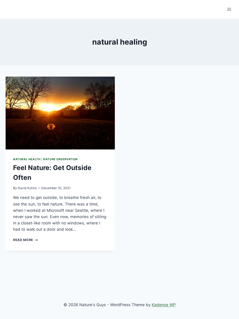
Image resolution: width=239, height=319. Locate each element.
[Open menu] (229, 9)
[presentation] (60, 113)
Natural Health (26, 159)
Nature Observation (60, 159)
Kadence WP (164, 304)
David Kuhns (27, 188)
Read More (25, 240)
